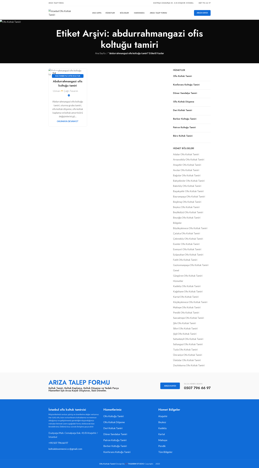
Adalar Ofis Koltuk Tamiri (186, 154)
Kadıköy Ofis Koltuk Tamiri (187, 286)
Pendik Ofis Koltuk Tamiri (186, 312)
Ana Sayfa (100, 53)
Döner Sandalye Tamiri (185, 93)
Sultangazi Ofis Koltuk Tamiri (188, 344)
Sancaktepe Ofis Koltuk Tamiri (188, 317)
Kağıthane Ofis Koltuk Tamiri (188, 291)
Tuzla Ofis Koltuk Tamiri (185, 349)
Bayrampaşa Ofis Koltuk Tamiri (189, 196)
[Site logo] (63, 12)
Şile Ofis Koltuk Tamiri (184, 323)
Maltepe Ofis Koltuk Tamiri (187, 307)
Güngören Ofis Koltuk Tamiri (187, 275)
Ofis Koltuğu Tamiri (113, 416)
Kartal (161, 434)
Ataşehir (163, 416)
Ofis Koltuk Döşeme (183, 101)
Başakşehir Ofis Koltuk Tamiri (188, 191)
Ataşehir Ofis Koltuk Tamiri (187, 164)
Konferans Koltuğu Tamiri (186, 84)
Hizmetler (178, 281)
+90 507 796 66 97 (58, 442)
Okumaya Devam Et (67, 121)
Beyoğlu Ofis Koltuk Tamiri (186, 217)
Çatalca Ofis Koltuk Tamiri (186, 233)
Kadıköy (162, 428)
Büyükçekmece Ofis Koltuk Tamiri (190, 228)
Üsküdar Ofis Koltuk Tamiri (187, 360)
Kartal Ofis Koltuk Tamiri (186, 296)
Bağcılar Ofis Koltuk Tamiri (186, 175)
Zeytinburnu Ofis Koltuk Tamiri (189, 365)
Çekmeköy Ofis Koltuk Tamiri (188, 238)
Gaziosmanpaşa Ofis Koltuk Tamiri (190, 265)
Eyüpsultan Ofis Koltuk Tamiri (188, 254)
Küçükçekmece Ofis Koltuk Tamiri (190, 302)
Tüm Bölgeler (165, 451)
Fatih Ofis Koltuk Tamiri (185, 259)
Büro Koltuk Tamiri (183, 135)
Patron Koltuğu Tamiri (184, 127)
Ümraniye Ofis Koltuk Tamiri (187, 354)
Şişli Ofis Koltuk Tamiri (184, 333)
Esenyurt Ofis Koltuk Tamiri (187, 249)
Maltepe (162, 440)
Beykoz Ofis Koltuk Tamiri (186, 207)
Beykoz (162, 422)
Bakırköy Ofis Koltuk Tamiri (187, 185)
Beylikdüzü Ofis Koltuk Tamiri (188, 212)
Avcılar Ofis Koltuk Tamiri (186, 170)
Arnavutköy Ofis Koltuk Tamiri (188, 159)
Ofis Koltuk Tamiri (182, 76)
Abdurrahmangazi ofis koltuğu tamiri (67, 83)
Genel (176, 270)
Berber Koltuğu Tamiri (184, 118)
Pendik (162, 445)
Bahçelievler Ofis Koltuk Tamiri (189, 180)
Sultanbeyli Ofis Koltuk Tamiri (188, 339)
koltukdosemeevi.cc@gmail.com (65, 448)
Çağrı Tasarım (71, 91)
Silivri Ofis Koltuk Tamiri (185, 328)
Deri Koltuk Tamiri (182, 110)
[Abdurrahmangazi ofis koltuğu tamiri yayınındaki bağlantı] (68, 72)
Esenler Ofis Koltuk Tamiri (186, 244)
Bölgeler (177, 222)
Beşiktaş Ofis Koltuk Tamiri (187, 201)
